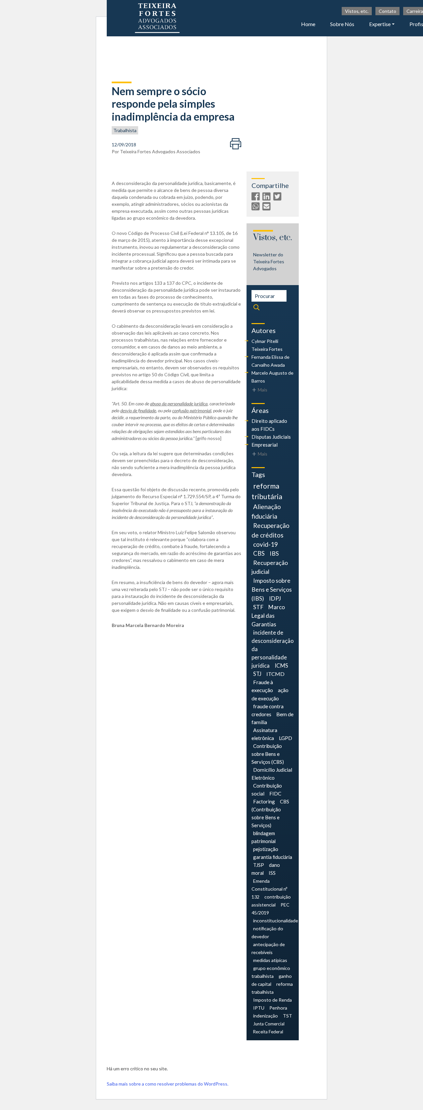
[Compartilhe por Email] (267, 207)
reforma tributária (266, 491)
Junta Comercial (269, 1023)
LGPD (285, 738)
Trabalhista (124, 130)
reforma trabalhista (272, 988)
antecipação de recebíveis (268, 948)
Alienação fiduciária (266, 511)
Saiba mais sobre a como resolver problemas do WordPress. (167, 1084)
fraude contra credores (267, 710)
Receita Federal (268, 1031)
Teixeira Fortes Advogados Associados (160, 151)
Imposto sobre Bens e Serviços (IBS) (271, 589)
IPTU (258, 1008)
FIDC (275, 793)
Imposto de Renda (272, 1000)
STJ (257, 674)
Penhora (278, 1008)
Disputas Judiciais (271, 437)
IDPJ (275, 598)
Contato (387, 11)
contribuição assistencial (271, 900)
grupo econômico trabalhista (270, 972)
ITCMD (275, 674)
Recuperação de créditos (270, 530)
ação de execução (269, 694)
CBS (259, 553)
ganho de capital (271, 980)
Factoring (264, 801)
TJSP (258, 865)
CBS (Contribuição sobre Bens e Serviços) (270, 813)
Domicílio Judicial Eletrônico (271, 774)
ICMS (281, 665)
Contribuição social (266, 789)
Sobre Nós (342, 24)
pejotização (265, 849)
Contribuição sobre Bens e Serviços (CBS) (267, 754)
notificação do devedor (267, 932)
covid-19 (265, 544)
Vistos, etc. (356, 11)
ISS (272, 873)
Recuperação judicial (269, 567)
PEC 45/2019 (270, 908)
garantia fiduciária (272, 857)
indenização (265, 1015)
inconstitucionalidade (275, 920)
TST (287, 1015)
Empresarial (264, 445)
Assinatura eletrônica (264, 734)
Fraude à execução (262, 686)
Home (308, 24)
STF (258, 607)
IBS (274, 553)
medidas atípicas (270, 960)
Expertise (380, 24)
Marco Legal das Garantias (268, 616)
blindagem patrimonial (263, 837)
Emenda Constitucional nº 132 (269, 889)
